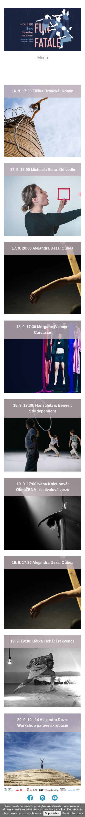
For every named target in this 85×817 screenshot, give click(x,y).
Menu (42, 57)
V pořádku (52, 813)
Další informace (72, 813)
